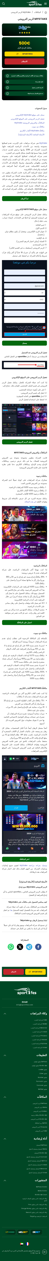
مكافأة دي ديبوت (38, 126)
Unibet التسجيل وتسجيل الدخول (38, 1173)
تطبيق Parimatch (41, 1081)
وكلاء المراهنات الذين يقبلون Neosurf (36, 1212)
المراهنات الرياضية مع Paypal (38, 1216)
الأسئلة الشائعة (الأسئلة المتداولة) (31, 134)
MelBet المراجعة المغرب (40, 1024)
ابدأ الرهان (24, 198)
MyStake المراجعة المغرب (39, 1044)
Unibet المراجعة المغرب (40, 1048)
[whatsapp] (11, 947)
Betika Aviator (42, 1191)
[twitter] (18, 947)
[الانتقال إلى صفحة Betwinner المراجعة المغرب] (10, 1232)
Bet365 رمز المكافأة (41, 1123)
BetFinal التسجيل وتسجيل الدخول (37, 1161)
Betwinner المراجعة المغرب (39, 1028)
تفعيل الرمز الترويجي (24, 442)
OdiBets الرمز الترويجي (40, 1111)
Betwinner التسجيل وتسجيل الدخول (36, 1169)
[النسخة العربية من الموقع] (21, 1244)
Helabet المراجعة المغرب (39, 1040)
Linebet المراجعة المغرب (39, 1032)
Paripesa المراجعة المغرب (39, 1036)
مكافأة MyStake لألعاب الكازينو (32, 130)
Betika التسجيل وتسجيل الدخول (38, 1149)
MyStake (43, 143)
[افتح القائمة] (45, 3)
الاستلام (24, 61)
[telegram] (27, 947)
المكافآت (37, 12)
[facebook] (37, 947)
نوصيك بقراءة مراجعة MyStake (33, 865)
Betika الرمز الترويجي (40, 1107)
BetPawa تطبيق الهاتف (40, 1062)
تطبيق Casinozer (42, 1085)
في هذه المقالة (30, 501)
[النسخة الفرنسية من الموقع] (27, 1244)
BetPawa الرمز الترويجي (40, 1103)
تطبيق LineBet (43, 1070)
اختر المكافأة (24, 859)
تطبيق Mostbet (42, 1077)
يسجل (24, 343)
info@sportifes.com (24, 1005)
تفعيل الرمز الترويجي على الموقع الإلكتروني (27, 119)
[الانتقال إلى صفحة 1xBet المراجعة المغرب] (36, 1232)
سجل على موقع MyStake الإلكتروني (30, 115)
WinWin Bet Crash (41, 1195)
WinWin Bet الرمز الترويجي (39, 1119)
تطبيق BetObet (42, 1089)
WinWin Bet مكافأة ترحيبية (39, 1115)
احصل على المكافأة (24, 622)
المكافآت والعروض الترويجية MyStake (29, 122)
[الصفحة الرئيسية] (33, 3)
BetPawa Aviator (41, 1187)
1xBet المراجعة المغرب (40, 1020)
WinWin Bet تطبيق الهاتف (39, 1066)
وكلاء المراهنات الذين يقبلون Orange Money (34, 1208)
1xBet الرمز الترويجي (41, 1131)
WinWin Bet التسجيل (40, 1153)
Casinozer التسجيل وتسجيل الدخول (36, 1157)
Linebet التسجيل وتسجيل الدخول (37, 1165)
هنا (11, 910)
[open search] (3, 3)
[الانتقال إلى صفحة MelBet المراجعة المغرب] (23, 1232)
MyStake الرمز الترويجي (21, 12)
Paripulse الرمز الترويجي (39, 1127)
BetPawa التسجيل (41, 1145)
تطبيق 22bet (43, 1073)
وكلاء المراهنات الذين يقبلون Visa (37, 1205)
